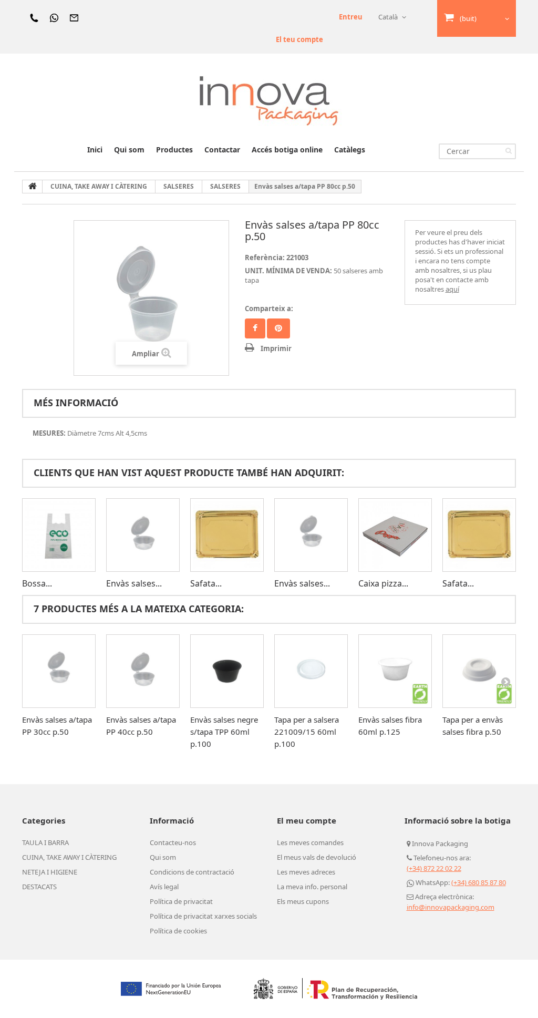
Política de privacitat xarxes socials (203, 916)
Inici (94, 150)
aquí (452, 289)
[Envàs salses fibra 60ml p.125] (395, 671)
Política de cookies (178, 931)
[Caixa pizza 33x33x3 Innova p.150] (395, 535)
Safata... (206, 583)
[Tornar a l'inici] (33, 186)
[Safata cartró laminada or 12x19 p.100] (227, 535)
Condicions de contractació (192, 872)
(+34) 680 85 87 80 (478, 882)
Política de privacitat (181, 901)
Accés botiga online (287, 150)
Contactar (222, 150)
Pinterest (278, 328)
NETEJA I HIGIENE (49, 872)
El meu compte (306, 820)
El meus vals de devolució (316, 857)
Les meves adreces (306, 872)
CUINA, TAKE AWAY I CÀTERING (69, 857)
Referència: (265, 257)
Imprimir (276, 348)
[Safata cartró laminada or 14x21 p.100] (479, 535)
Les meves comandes (310, 842)
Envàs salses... (134, 583)
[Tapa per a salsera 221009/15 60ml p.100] (311, 671)
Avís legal (164, 886)
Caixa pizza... (383, 583)
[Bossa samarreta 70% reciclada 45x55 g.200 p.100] (59, 535)
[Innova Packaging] (269, 100)
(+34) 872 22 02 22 (434, 868)
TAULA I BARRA (45, 842)
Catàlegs (349, 150)
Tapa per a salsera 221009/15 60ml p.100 (306, 731)
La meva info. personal (312, 886)
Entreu (351, 17)
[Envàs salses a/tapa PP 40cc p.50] (143, 535)
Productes (174, 150)
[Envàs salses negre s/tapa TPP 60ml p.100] (227, 671)
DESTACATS (39, 886)
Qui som (129, 150)
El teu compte (299, 39)
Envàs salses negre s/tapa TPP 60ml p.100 (224, 731)
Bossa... (37, 583)
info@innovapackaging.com (450, 907)
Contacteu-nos (173, 842)
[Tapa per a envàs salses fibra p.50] (479, 671)
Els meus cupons (303, 901)
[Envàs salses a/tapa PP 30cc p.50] (311, 535)
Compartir (255, 328)
